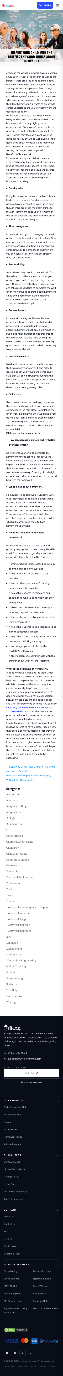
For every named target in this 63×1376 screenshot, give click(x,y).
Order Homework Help (15, 1107)
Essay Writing (10, 1271)
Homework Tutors (42, 1278)
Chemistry (12, 847)
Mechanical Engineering (21, 960)
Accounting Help (12, 1293)
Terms (43, 1366)
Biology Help (39, 1293)
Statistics (11, 984)
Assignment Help (16, 806)
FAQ (6, 1231)
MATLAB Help (11, 1286)
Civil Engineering (16, 853)
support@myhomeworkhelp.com (24, 1058)
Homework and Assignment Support (28, 907)
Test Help (12, 990)
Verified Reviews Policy (15, 1191)
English (10, 889)
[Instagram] (30, 1353)
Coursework (13, 865)
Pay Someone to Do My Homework (15, 1310)
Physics (10, 972)
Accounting (13, 794)
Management (14, 948)
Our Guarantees (12, 1162)
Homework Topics (13, 1137)
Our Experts (10, 1246)
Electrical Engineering (19, 877)
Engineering (13, 883)
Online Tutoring (16, 966)
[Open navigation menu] (57, 5)
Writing (11, 1002)
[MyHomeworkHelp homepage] (13, 5)
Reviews (8, 1239)
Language (12, 942)
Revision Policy (11, 1176)
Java (8, 936)
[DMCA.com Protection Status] (16, 1330)
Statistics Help (40, 1301)
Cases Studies (14, 835)
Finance (11, 901)
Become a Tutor (12, 1253)
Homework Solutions (18, 930)
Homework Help (16, 919)
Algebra (10, 800)
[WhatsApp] (7, 1353)
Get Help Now (45, 5)
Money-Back (23, 1366)
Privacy (34, 1366)
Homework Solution (18, 924)
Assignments (13, 812)
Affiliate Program (12, 1144)
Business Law (14, 824)
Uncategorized (15, 996)
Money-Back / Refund (15, 1169)
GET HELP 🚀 (31, 1072)
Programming (14, 978)
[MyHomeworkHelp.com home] (12, 1027)
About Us (8, 1216)
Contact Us (9, 1224)
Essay (9, 895)
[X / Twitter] (22, 1353)
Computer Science (17, 859)
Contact (52, 1366)
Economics (13, 871)
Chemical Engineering (19, 841)
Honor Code (10, 1184)
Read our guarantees (31, 1082)
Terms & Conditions (14, 1199)
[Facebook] (15, 1353)
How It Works (10, 1129)
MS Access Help (12, 1301)
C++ (8, 829)
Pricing (7, 1122)
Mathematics (14, 954)
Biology (10, 818)
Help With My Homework (45, 1308)
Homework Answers (18, 913)
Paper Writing (40, 1286)
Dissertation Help (42, 1271)
